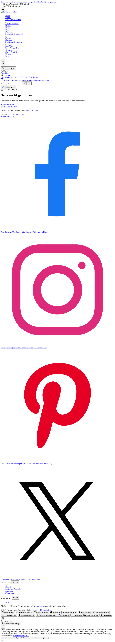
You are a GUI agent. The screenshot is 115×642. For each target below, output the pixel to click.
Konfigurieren (25, 638)
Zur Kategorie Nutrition (13, 42)
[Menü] (3, 9)
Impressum (9, 591)
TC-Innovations (45, 610)
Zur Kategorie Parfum (13, 20)
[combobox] (11, 84)
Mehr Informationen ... (21, 636)
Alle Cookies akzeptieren (40, 638)
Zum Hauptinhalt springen (10, 2)
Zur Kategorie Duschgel (14, 34)
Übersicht (4, 77)
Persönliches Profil (15, 77)
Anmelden (4, 73)
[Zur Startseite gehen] (9, 12)
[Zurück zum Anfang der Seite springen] (3, 627)
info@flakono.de (32, 110)
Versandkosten (39, 606)
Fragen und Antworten (13, 589)
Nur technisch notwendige (10, 638)
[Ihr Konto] (3, 64)
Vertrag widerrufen (7, 116)
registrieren (8, 75)
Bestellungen (33, 77)
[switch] (8, 612)
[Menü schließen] (6, 22)
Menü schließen (10, 69)
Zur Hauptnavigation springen (45, 2)
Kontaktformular (18, 114)
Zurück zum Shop (7, 105)
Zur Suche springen (27, 2)
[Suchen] (3, 61)
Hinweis (8, 587)
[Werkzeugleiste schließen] (3, 618)
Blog (7, 602)
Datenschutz (9, 593)
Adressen (25, 77)
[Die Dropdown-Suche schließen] (29, 83)
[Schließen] (2, 640)
